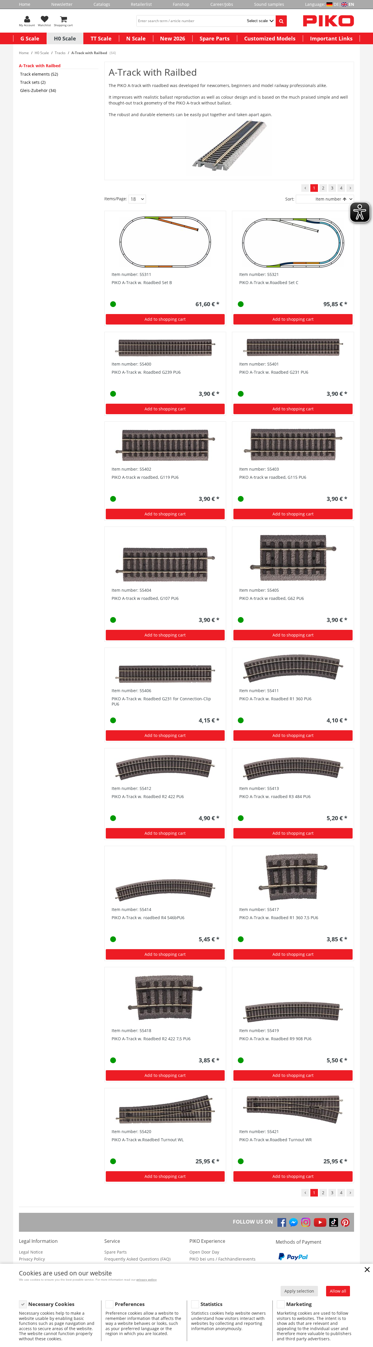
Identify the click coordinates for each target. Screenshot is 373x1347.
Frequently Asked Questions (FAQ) (137, 1259)
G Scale (29, 38)
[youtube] (320, 1222)
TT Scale (101, 38)
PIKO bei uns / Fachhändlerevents (222, 1259)
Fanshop (181, 4)
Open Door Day (204, 1252)
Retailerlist (141, 4)
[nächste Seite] (350, 188)
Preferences (130, 1304)
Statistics (211, 1304)
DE (336, 4)
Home (24, 4)
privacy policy (146, 1279)
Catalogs (102, 4)
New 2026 (172, 38)
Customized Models (269, 38)
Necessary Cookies (51, 1304)
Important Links (331, 38)
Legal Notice (31, 1252)
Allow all (338, 1291)
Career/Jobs (221, 4)
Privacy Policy (32, 1259)
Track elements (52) (39, 74)
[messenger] (293, 1222)
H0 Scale (65, 38)
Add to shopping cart (165, 319)
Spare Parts (215, 38)
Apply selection (299, 1291)
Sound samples (269, 4)
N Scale (136, 38)
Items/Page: (115, 198)
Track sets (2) (32, 82)
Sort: (289, 199)
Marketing (299, 1304)
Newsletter (62, 4)
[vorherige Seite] (305, 188)
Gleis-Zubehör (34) (38, 90)
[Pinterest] (345, 1222)
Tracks (60, 52)
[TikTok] (333, 1222)
